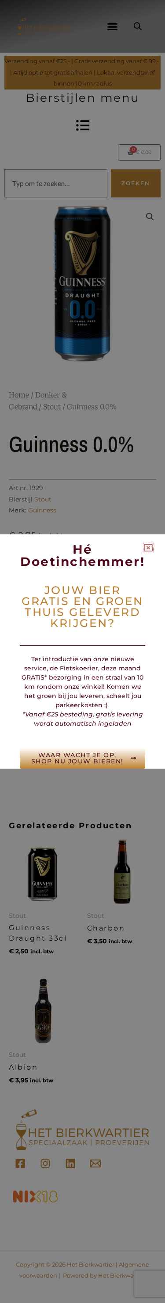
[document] (82, 651)
